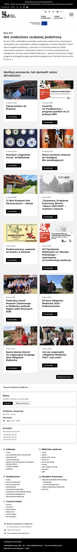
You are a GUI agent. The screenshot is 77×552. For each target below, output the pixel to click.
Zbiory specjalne (48, 457)
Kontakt (45, 469)
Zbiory (44, 455)
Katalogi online (48, 462)
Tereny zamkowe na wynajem (53, 487)
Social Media (11, 514)
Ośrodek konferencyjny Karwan (54, 480)
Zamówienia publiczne (12, 545)
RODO (27, 548)
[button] (13, 117)
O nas (8, 452)
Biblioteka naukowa (52, 449)
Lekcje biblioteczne (49, 467)
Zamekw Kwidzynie (46, 17)
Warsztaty (10, 512)
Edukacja (10, 449)
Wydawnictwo (13, 476)
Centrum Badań (14, 501)
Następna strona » (64, 377)
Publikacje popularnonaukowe (18, 492)
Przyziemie (47, 482)
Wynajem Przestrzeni (52, 476)
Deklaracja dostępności (13, 548)
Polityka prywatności (53, 545)
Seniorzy (9, 469)
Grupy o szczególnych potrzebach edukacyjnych (20, 463)
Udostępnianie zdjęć (35, 545)
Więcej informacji (22, 403)
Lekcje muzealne (12, 460)
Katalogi (45, 460)
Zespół (9, 505)
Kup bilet (8, 403)
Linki (43, 472)
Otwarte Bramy (12, 466)
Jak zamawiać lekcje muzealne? (18, 455)
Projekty (9, 507)
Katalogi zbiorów (13, 482)
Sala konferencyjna (51, 485)
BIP (24, 545)
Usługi (44, 464)
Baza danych (11, 509)
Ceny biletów (11, 457)
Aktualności (11, 517)
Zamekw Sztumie (58, 17)
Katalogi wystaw (13, 485)
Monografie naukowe (14, 489)
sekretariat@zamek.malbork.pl (18, 533)
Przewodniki (11, 487)
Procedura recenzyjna (15, 497)
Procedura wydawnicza (15, 494)
